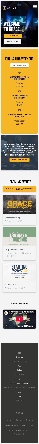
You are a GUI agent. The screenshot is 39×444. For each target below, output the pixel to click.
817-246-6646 (19, 374)
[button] (35, 6)
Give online (20, 400)
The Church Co (19, 434)
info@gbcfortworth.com (19, 361)
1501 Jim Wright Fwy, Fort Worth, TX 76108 (19, 387)
